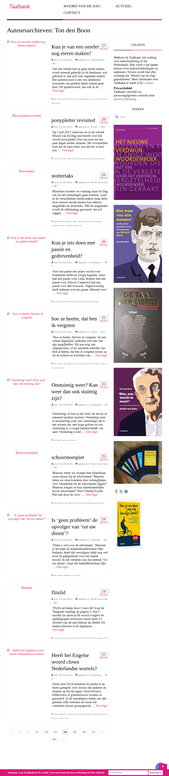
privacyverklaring (125, 99)
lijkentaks (54, 225)
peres (55, 99)
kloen (62, 718)
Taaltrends (95, 540)
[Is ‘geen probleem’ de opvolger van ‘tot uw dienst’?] (27, 516)
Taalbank (19, 6)
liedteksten (57, 368)
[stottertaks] (26, 171)
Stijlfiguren (95, 262)
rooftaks (61, 225)
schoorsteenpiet (91, 503)
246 (54, 739)
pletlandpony (83, 159)
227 (55, 732)
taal (63, 368)
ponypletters (101, 159)
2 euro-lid (56, 638)
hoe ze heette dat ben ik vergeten (88, 364)
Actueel (93, 127)
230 (84, 732)
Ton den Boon (65, 60)
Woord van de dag (98, 182)
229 (74, 732)
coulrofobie (62, 714)
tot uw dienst (75, 575)
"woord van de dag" (59, 159)
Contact (148, 83)
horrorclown (104, 714)
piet (66, 503)
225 (36, 732)
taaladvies (80, 301)
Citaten (93, 332)
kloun (66, 718)
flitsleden (82, 638)
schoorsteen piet (79, 503)
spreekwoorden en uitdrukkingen (77, 99)
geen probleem (58, 575)
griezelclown (88, 714)
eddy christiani (58, 364)
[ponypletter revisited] (27, 115)
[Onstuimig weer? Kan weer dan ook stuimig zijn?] (27, 381)
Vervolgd (58, 90)
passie (74, 301)
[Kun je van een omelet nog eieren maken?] (27, 43)
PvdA (106, 638)
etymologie (57, 440)
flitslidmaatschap (97, 638)
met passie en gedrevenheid (62, 301)
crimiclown (70, 714)
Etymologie (95, 404)
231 (93, 732)
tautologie (94, 301)
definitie (75, 159)
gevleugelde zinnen (70, 364)
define (69, 159)
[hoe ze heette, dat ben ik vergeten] (27, 315)
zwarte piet (100, 503)
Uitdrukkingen (97, 60)
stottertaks (68, 225)
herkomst (96, 714)
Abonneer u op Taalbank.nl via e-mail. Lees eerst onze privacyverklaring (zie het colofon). (56, 772)
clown (55, 714)
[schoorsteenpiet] (27, 452)
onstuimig (73, 440)
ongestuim (65, 440)
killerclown (55, 718)
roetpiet (70, 503)
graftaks (86, 221)
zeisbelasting (77, 225)
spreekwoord (62, 99)
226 (46, 732)
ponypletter (92, 159)
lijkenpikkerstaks (95, 221)
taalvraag (87, 301)
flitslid (88, 638)
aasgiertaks (68, 221)
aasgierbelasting (58, 221)
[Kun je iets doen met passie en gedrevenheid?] (27, 239)
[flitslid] (26, 587)
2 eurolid (64, 638)
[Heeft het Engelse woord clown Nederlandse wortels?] (27, 652)
